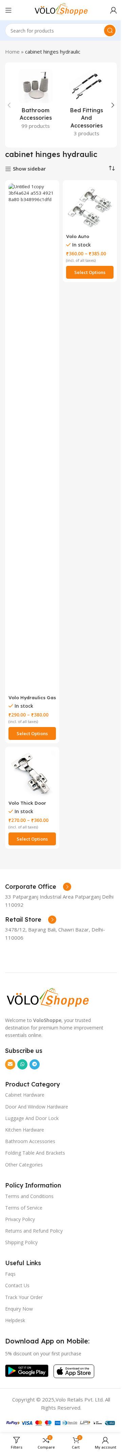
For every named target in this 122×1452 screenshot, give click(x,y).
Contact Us (17, 1285)
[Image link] (47, 997)
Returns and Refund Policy (34, 1231)
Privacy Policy (20, 1219)
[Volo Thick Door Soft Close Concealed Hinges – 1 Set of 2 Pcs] (32, 774)
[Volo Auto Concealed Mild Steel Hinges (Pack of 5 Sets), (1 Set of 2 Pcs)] (90, 207)
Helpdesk (15, 1320)
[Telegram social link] (34, 1064)
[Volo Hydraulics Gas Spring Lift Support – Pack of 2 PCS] (32, 437)
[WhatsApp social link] (22, 1064)
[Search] (110, 30)
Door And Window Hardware (36, 1106)
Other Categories (24, 1164)
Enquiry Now (19, 1309)
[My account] (113, 10)
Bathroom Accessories (30, 1141)
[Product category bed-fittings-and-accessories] (86, 105)
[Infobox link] (38, 887)
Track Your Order (24, 1297)
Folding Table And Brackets (35, 1153)
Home (12, 51)
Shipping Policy (21, 1242)
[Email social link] (10, 1064)
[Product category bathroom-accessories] (35, 101)
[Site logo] (61, 9)
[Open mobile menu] (8, 10)
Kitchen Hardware (24, 1129)
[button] (9, 105)
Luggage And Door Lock (32, 1118)
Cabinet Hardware (24, 1095)
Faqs (10, 1274)
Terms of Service (23, 1207)
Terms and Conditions (29, 1196)
